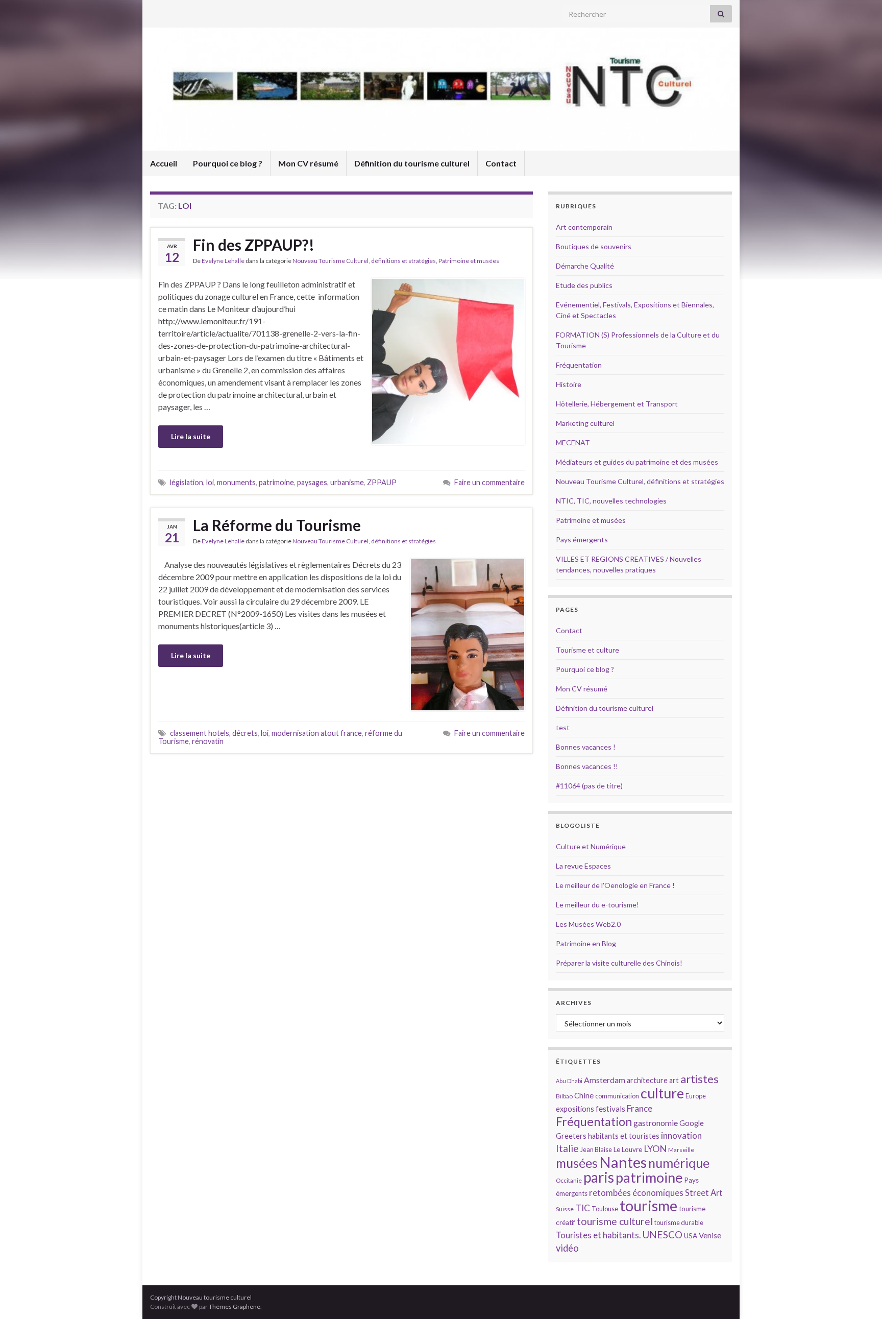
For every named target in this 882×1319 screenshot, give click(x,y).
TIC (582, 1208)
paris (598, 1177)
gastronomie (655, 1123)
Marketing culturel (585, 423)
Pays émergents (582, 539)
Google (691, 1123)
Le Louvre (628, 1149)
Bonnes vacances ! (586, 746)
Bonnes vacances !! (587, 766)
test (563, 727)
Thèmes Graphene (234, 1306)
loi (210, 482)
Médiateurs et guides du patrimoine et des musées (637, 462)
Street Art (704, 1193)
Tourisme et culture (587, 649)
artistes (699, 1079)
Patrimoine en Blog (586, 943)
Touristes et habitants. (598, 1235)
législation (186, 482)
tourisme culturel (615, 1221)
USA (690, 1236)
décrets (245, 733)
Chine (584, 1095)
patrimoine (276, 482)
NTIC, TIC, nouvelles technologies (611, 500)
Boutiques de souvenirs (593, 246)
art (674, 1080)
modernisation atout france (317, 733)
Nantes (623, 1162)
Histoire (568, 384)
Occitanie (569, 1180)
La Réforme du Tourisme (277, 525)
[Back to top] (859, 1296)
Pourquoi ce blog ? (227, 163)
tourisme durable (678, 1222)
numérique (678, 1162)
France (639, 1108)
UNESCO (662, 1234)
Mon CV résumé (308, 163)
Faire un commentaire (489, 482)
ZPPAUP (382, 482)
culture (662, 1093)
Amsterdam (604, 1080)
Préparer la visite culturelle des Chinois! (619, 962)
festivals (610, 1108)
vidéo (567, 1248)
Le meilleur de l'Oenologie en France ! (615, 885)
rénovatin (208, 741)
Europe (695, 1096)
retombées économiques (636, 1192)
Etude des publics (584, 285)
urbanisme (347, 482)
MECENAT (573, 442)
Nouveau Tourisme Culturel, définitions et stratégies (364, 261)
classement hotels (199, 733)
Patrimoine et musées (468, 261)
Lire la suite (190, 436)
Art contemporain (584, 227)
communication (617, 1096)
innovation (681, 1135)
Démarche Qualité (585, 265)
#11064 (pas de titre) (589, 785)
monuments (236, 482)
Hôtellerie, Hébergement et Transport (617, 403)
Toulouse (605, 1209)
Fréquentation (579, 365)
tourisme (648, 1205)
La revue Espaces (583, 865)
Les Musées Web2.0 (588, 924)
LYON (655, 1148)
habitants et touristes (623, 1136)
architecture (647, 1080)
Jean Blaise (596, 1149)
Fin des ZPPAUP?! (253, 244)
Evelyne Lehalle (223, 261)
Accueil (163, 163)
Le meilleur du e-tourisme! (597, 904)
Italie (567, 1148)
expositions (575, 1109)
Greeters (571, 1136)
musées (577, 1163)
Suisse (565, 1209)
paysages (312, 482)
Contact (501, 163)
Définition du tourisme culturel (412, 163)
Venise (710, 1235)
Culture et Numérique (591, 846)
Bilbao (564, 1096)
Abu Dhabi (569, 1080)
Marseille (681, 1150)
